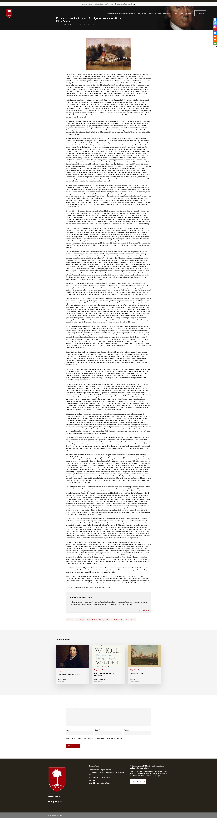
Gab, (96, 4)
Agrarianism (70, 620)
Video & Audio (155, 13)
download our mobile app (126, 4)
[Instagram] (215, 26)
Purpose (166, 13)
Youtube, (106, 4)
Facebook (113, 4)
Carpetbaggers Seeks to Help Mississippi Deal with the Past (108, 773)
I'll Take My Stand (92, 620)
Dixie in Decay (94, 780)
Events (132, 13)
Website (126, 730)
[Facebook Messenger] (215, 33)
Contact (175, 13)
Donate (189, 13)
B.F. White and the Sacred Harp (99, 783)
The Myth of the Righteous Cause (100, 770)
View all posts (144, 610)
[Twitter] (215, 23)
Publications (142, 13)
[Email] (215, 43)
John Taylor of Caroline (105, 620)
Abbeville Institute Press (117, 13)
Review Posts (92, 25)
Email (97, 730)
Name (68, 730)
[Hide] (216, 46)
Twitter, (100, 4)
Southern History (130, 620)
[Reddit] (215, 36)
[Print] (215, 40)
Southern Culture (119, 620)
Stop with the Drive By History (99, 777)
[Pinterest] (215, 29)
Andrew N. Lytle (80, 620)
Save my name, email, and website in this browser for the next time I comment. (95, 738)
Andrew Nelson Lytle (64, 25)
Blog (59, 671)
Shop (182, 13)
